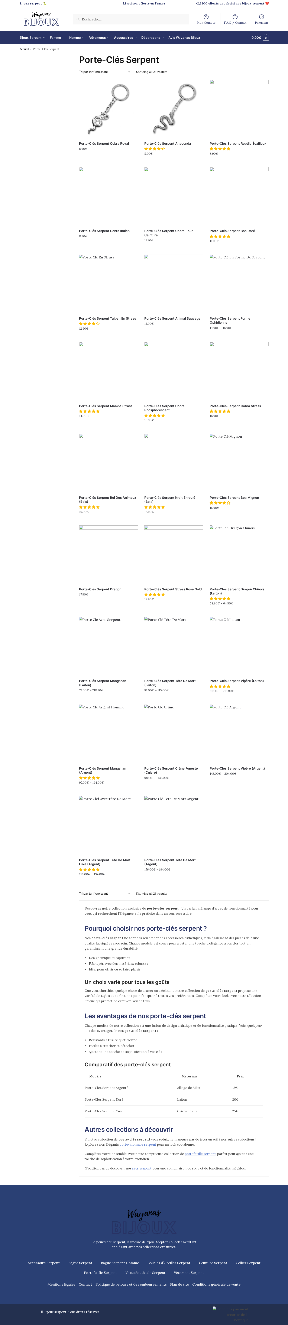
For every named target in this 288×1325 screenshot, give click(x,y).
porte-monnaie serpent (138, 1144)
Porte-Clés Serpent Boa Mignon (234, 498)
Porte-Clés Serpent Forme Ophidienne (230, 320)
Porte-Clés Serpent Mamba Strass (105, 406)
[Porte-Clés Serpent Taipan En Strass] (108, 284)
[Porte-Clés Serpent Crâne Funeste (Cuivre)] (173, 734)
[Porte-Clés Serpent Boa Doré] (239, 196)
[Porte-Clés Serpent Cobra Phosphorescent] (173, 371)
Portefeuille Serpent (100, 1272)
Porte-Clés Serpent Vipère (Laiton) (237, 681)
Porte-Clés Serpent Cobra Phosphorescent (164, 408)
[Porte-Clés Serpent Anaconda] (173, 109)
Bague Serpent (80, 1263)
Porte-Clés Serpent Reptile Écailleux (238, 143)
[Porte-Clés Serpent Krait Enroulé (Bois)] (173, 463)
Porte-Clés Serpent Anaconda (167, 143)
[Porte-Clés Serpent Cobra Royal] (108, 109)
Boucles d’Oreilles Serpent (169, 1263)
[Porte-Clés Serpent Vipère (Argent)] (239, 734)
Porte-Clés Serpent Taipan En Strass (107, 318)
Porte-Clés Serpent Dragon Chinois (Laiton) (237, 591)
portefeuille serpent (200, 1154)
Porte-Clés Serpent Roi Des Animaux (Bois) (107, 500)
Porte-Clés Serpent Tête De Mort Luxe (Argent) (104, 862)
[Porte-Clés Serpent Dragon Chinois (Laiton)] (239, 554)
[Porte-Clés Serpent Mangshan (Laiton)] (108, 646)
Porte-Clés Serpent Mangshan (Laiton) (102, 683)
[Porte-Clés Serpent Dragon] (108, 554)
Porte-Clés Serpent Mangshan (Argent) (102, 770)
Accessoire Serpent (44, 1263)
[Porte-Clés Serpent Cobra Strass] (239, 371)
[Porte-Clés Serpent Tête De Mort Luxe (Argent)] (108, 825)
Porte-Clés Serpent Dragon (100, 589)
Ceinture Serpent (213, 1263)
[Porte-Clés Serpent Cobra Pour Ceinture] (173, 196)
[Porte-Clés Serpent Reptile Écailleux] (239, 109)
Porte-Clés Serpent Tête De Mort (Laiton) (170, 683)
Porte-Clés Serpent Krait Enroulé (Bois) (169, 500)
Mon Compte (206, 23)
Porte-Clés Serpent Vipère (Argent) (237, 768)
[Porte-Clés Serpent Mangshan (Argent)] (108, 734)
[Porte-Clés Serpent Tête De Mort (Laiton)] (173, 646)
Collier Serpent (248, 1263)
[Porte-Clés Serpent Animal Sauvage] (173, 284)
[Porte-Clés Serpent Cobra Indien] (108, 196)
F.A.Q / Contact (235, 23)
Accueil (24, 49)
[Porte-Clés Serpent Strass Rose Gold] (173, 554)
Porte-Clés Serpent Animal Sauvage (172, 318)
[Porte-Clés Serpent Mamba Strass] (108, 371)
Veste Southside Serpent (145, 1272)
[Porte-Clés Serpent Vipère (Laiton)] (239, 646)
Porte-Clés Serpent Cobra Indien (104, 231)
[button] (155, 149)
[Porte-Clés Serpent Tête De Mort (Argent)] (173, 825)
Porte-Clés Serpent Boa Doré (232, 231)
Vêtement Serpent (189, 1272)
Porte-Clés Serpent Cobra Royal (104, 143)
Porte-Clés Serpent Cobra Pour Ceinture (168, 233)
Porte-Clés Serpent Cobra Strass (235, 406)
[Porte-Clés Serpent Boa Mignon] (239, 463)
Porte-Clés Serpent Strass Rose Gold (173, 589)
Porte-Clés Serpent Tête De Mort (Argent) (170, 862)
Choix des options (109, 158)
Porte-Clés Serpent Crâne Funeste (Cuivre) (171, 770)
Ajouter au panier (174, 163)
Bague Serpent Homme (120, 1263)
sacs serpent (142, 1168)
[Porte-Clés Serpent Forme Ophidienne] (239, 284)
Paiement (261, 23)
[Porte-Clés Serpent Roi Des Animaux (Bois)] (108, 463)
